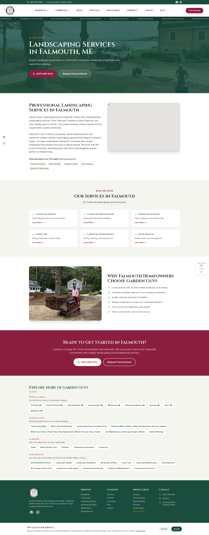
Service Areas (113, 10)
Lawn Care (197, 19)
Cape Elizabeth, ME (75, 405)
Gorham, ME (154, 405)
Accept (176, 529)
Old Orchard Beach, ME (135, 405)
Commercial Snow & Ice (144, 468)
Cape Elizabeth (139, 501)
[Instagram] (4, 143)
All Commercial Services (41, 468)
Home (33, 447)
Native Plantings (156, 432)
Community (132, 10)
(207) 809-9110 (36, 2)
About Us (110, 494)
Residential (40, 10)
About (80, 10)
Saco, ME (168, 405)
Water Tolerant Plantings (61, 426)
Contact (149, 10)
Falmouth (136, 505)
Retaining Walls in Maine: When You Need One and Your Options (138, 426)
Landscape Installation (147, 19)
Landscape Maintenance (146, 463)
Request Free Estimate (75, 73)
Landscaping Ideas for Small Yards (92, 426)
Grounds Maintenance (36, 19)
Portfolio (95, 10)
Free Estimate (194, 10)
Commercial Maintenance (119, 468)
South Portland (139, 498)
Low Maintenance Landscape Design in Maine (125, 432)
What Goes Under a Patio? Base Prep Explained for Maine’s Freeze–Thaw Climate (66, 432)
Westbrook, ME (114, 405)
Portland (136, 494)
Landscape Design (120, 19)
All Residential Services (41, 463)
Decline (164, 529)
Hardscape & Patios (175, 19)
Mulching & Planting (93, 19)
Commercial (61, 10)
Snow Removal (168, 463)
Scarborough (138, 508)
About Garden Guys (48, 447)
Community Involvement (84, 447)
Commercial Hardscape (93, 468)
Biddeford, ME (37, 411)
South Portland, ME (54, 405)
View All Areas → (139, 511)
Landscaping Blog (38, 426)
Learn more (140, 531)
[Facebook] (4, 137)
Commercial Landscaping (67, 468)
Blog (162, 10)
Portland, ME (36, 405)
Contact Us (103, 447)
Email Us (166, 498)
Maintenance (86, 508)
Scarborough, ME (95, 405)
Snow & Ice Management (65, 19)
